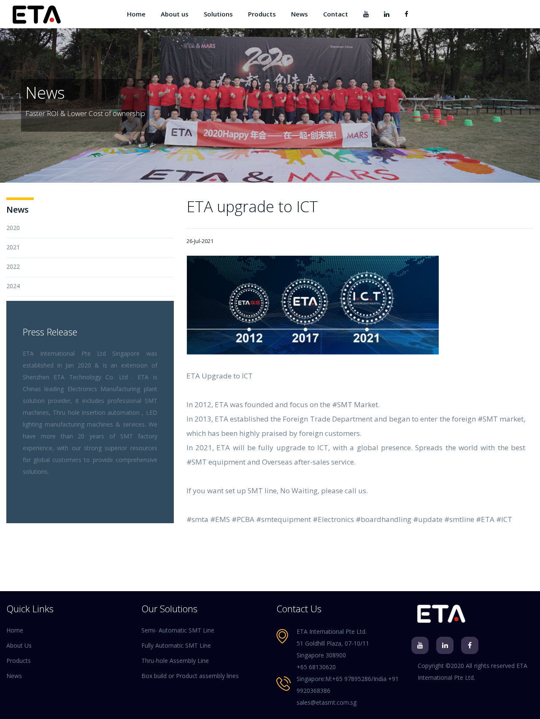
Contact (335, 14)
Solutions (218, 14)
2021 (13, 247)
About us (175, 14)
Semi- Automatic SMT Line (177, 630)
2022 (13, 266)
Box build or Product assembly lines (190, 676)
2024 (13, 286)
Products (262, 14)
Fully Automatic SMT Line (176, 645)
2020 (13, 228)
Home (136, 14)
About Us (19, 645)
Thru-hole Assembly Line (175, 661)
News (299, 14)
